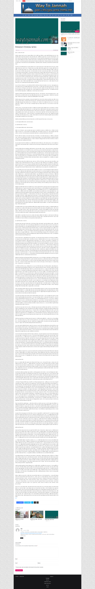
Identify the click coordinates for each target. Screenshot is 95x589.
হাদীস (53, 15)
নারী (66, 15)
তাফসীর (50, 15)
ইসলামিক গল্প (41, 15)
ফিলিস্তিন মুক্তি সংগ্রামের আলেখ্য (49, 519)
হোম (23, 15)
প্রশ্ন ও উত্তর (36, 15)
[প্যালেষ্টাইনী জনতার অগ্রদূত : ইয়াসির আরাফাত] (36, 514)
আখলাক (56, 15)
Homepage (47, 578)
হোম (16, 44)
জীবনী (68, 15)
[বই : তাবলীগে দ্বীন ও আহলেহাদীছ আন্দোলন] (64, 39)
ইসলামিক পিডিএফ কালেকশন (47, 581)
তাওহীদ (32, 15)
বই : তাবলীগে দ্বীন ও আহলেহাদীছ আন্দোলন (74, 37)
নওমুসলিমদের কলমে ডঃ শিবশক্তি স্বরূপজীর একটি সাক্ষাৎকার (70, 34)
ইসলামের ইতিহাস (20, 44)
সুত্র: (16, 498)
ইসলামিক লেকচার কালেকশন (47, 583)
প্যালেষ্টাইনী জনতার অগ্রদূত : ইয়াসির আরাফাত (36, 519)
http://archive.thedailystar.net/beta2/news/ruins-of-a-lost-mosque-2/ (31, 533)
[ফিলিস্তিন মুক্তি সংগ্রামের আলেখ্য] (51, 515)
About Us (51, 576)
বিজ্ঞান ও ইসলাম (46, 15)
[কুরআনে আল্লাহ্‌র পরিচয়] (64, 53)
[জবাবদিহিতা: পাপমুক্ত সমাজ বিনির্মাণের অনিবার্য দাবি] (64, 49)
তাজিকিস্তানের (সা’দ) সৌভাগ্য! (19, 519)
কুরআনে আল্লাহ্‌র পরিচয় (71, 52)
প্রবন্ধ (26, 15)
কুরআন (64, 15)
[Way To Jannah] (47, 8)
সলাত (61, 15)
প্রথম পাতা (47, 585)
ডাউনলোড (29, 15)
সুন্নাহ (58, 15)
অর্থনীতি (71, 15)
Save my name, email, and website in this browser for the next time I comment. (29, 567)
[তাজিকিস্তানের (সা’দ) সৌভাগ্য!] (22, 514)
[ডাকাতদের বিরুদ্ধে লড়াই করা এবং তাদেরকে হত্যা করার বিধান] (64, 44)
